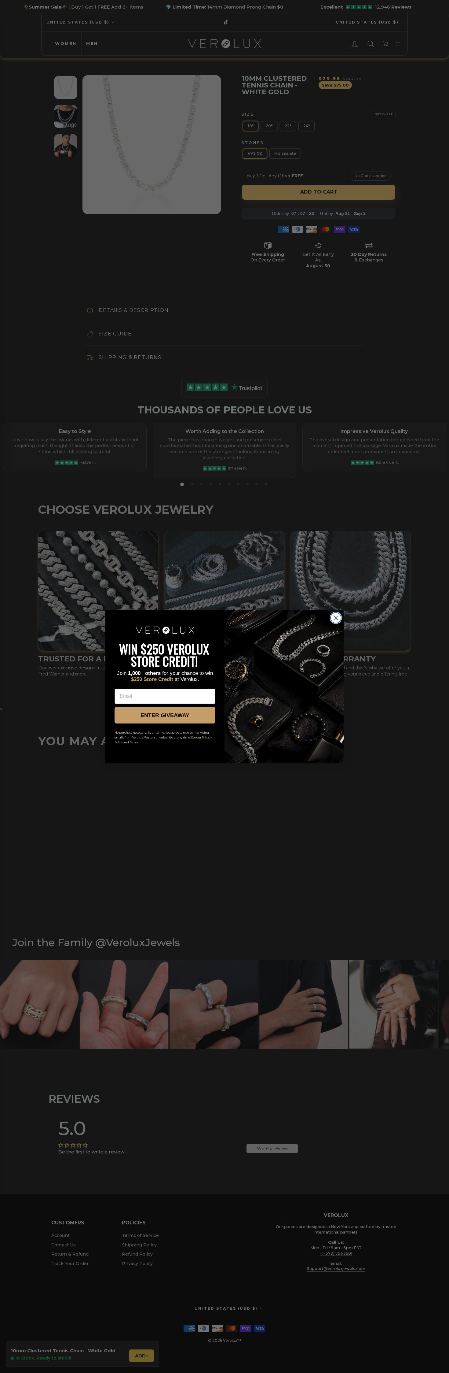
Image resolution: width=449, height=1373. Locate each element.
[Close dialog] (335, 617)
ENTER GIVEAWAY (165, 715)
